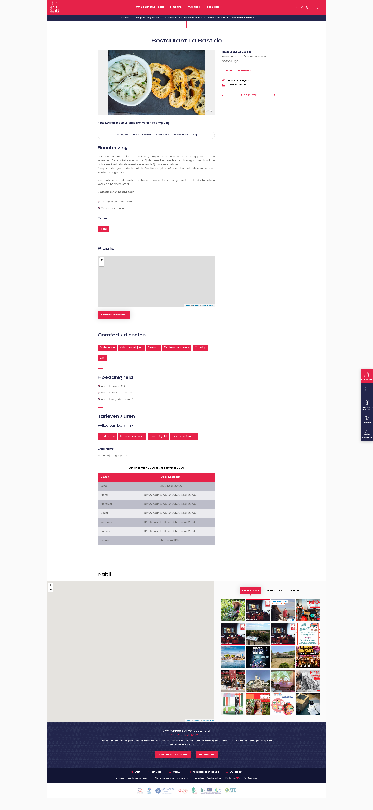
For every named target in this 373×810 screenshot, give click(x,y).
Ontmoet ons (206, 755)
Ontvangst (125, 18)
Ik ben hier (212, 7)
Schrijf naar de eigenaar (238, 81)
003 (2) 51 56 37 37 (193, 734)
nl (294, 8)
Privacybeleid (197, 778)
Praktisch (193, 7)
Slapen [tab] (294, 591)
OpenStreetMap (208, 305)
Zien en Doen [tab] (274, 591)
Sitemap (120, 778)
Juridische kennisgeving (140, 778)
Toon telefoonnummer (238, 71)
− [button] (102, 264)
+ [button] (102, 259)
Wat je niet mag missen (150, 7)
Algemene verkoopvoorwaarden (171, 778)
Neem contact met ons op (173, 755)
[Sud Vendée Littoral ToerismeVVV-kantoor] (54, 7)
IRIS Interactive (249, 778)
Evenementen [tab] (250, 591)
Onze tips (176, 7)
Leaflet (187, 305)
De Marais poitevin (215, 18)
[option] (156, 82)
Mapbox (196, 305)
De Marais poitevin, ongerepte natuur (183, 18)
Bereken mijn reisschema (114, 315)
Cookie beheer (214, 778)
